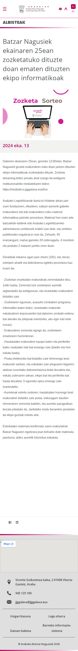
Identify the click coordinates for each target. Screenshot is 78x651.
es (73, 11)
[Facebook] (10, 522)
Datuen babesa (20, 631)
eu (73, 6)
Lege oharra (56, 616)
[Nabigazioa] (5, 9)
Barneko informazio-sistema (57, 628)
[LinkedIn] (17, 522)
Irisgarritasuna (20, 616)
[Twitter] (3, 522)
